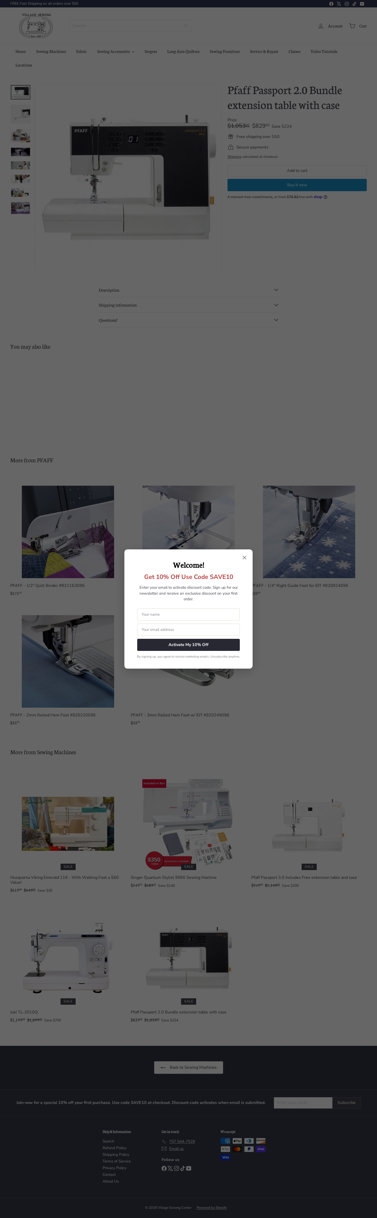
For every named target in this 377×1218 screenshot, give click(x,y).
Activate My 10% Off (188, 645)
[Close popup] (244, 558)
